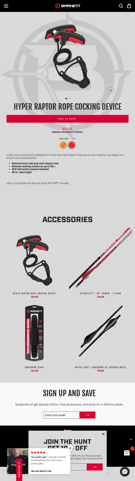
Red (71, 145)
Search (67, 430)
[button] (70, 448)
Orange (63, 145)
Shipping (56, 132)
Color (67, 138)
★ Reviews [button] (19, 470)
